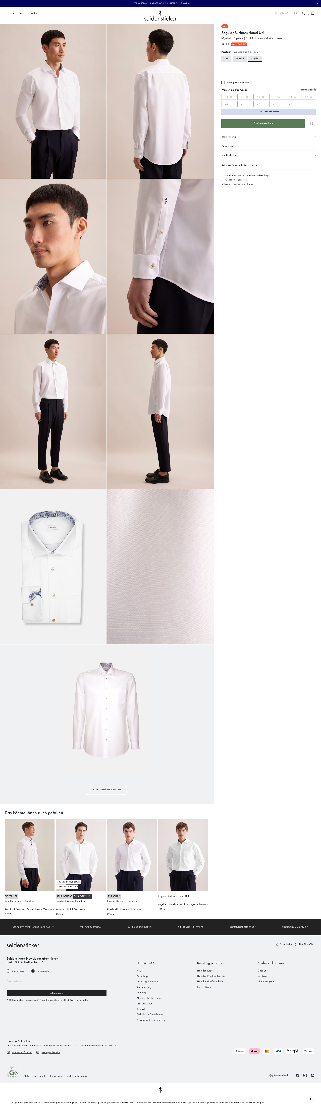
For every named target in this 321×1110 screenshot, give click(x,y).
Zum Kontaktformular (22, 1052)
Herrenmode (43, 971)
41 (274, 96)
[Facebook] (297, 1075)
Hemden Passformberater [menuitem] (211, 976)
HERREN (174, 3)
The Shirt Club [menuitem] (144, 1003)
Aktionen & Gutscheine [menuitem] (149, 998)
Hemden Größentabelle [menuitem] (210, 981)
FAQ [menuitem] (139, 970)
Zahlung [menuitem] (141, 992)
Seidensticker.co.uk (76, 1076)
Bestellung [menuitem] (142, 976)
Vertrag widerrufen (51, 1052)
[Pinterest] (312, 1075)
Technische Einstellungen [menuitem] (150, 1014)
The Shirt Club (306, 944)
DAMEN (185, 3)
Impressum (56, 1076)
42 (290, 96)
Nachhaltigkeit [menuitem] (266, 981)
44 (226, 104)
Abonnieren (56, 993)
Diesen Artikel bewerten (104, 789)
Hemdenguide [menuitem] (205, 970)
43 (306, 96)
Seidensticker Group (272, 963)
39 (242, 96)
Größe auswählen (263, 123)
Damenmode (18, 971)
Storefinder (286, 944)
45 (242, 104)
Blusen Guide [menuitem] (204, 987)
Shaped (240, 58)
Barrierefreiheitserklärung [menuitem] (151, 1020)
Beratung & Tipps (209, 963)
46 (258, 104)
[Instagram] (305, 1075)
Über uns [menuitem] (263, 970)
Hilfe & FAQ (145, 963)
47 (274, 104)
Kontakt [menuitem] (141, 1008)
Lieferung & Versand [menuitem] (148, 981)
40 (258, 96)
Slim (226, 58)
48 (290, 104)
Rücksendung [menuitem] (144, 987)
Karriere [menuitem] (262, 976)
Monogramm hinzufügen (239, 82)
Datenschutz (39, 1076)
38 (226, 96)
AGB (26, 1076)
